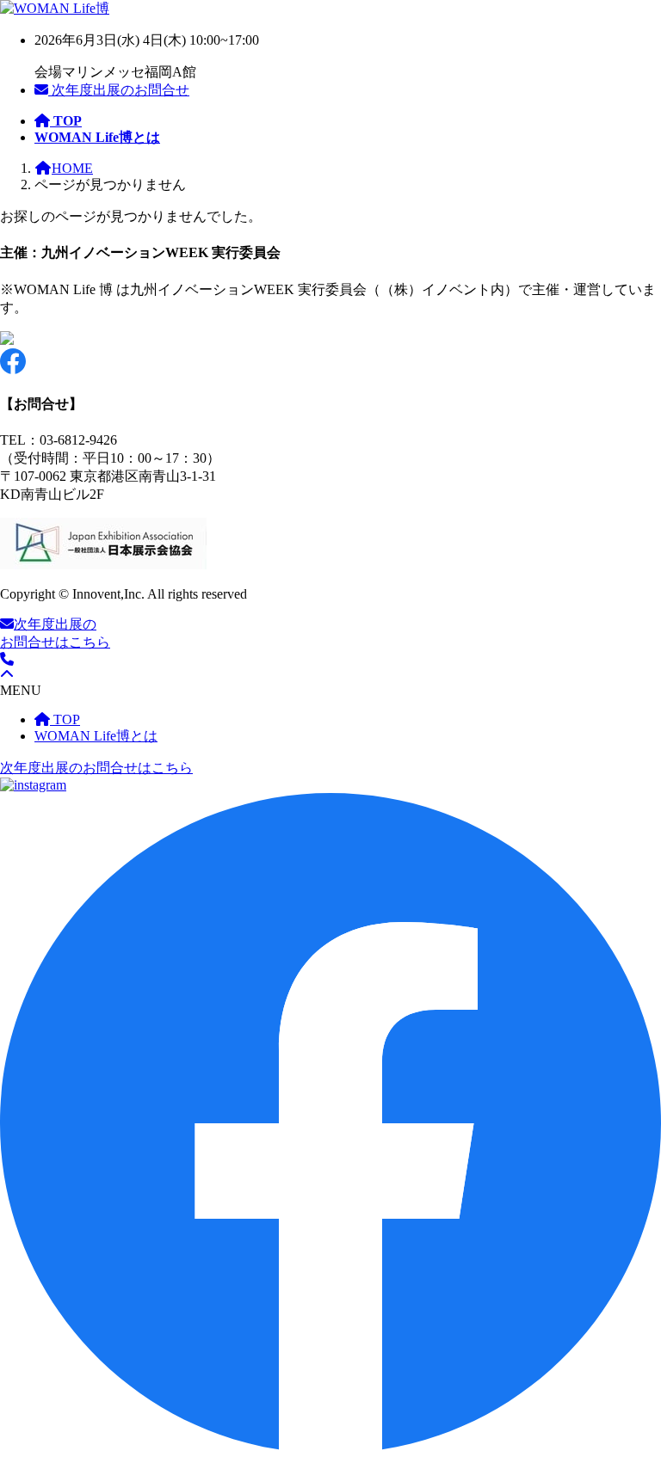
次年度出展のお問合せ (118, 90)
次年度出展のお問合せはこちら (96, 767)
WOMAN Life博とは (96, 735)
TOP (65, 719)
